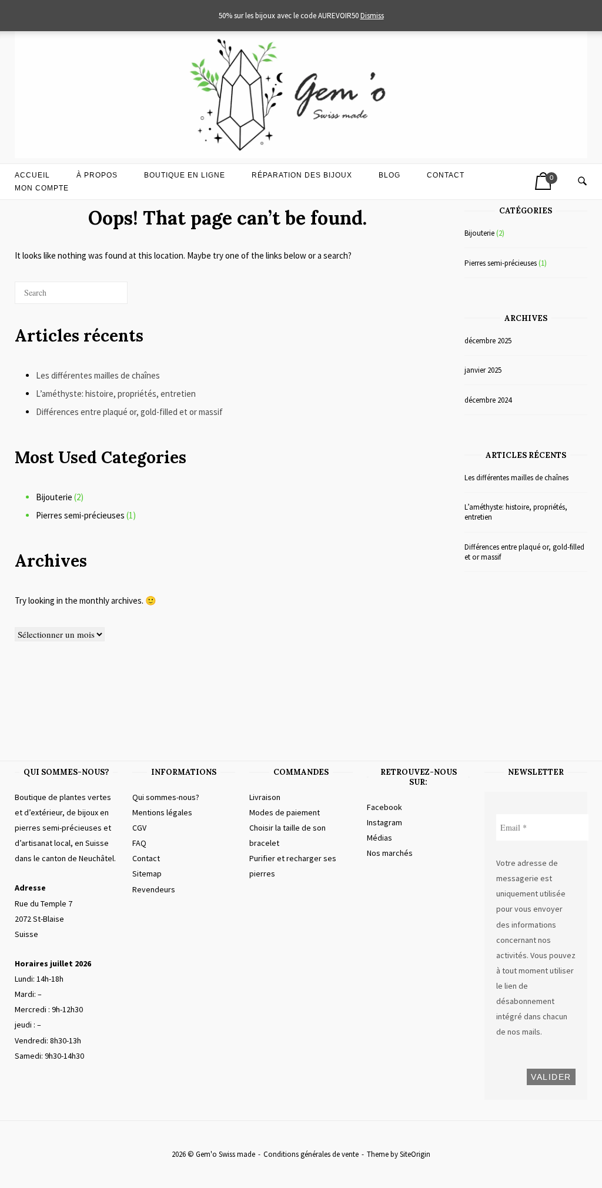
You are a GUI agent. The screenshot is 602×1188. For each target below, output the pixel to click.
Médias (379, 837)
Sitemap (147, 873)
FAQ (139, 843)
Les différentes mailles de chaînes (98, 375)
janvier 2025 (482, 370)
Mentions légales (162, 812)
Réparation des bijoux (302, 175)
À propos (97, 175)
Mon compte (42, 188)
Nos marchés (390, 853)
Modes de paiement (284, 812)
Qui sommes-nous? (165, 797)
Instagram (384, 822)
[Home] (301, 154)
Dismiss (372, 16)
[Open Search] (582, 181)
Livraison (264, 797)
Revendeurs (153, 889)
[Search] (100, 297)
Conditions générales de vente (311, 1154)
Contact (445, 175)
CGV (139, 827)
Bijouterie (54, 497)
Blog (389, 175)
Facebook (384, 807)
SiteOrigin (415, 1154)
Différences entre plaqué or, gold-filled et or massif (129, 411)
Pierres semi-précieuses (80, 515)
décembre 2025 (487, 341)
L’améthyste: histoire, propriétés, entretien (116, 393)
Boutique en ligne (184, 175)
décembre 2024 (487, 400)
